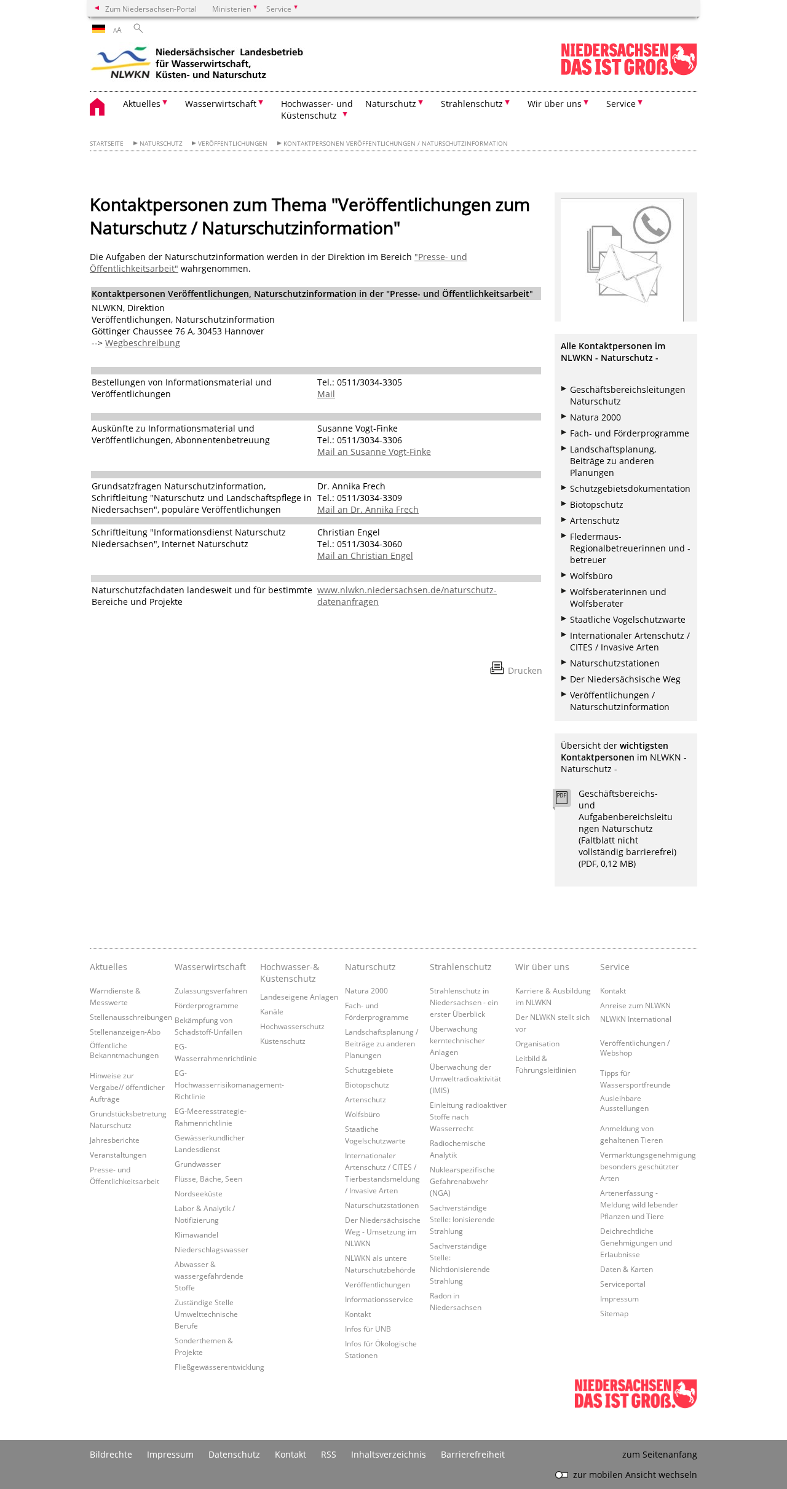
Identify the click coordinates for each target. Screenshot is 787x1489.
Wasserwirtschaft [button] (220, 103)
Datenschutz (234, 1454)
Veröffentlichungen (232, 144)
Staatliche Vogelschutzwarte (628, 619)
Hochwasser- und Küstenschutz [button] (317, 109)
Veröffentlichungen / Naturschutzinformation (620, 701)
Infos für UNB (368, 1328)
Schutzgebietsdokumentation (630, 488)
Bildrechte (111, 1454)
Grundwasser (198, 1164)
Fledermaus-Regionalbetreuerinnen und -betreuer (630, 548)
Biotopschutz (596, 504)
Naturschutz (161, 144)
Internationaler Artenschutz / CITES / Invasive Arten (630, 641)
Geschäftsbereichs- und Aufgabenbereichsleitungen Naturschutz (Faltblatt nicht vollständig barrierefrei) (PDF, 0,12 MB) (627, 828)
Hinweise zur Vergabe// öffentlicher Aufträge (127, 1087)
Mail (326, 394)
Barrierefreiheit (473, 1454)
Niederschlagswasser (211, 1249)
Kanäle (271, 1011)
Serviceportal (623, 1284)
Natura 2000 (595, 417)
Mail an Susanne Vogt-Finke (374, 451)
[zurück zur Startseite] (197, 64)
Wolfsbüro (591, 576)
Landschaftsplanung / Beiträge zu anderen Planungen (381, 1043)
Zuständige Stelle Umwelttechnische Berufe (206, 1313)
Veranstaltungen (118, 1154)
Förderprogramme (207, 1005)
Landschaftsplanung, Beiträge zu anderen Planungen (613, 460)
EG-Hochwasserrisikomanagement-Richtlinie (229, 1084)
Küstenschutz (283, 1041)
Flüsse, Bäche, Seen (208, 1178)
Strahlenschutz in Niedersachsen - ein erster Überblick (464, 1002)
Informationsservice (379, 1299)
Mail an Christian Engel (365, 555)
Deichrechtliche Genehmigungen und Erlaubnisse (636, 1242)
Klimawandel (196, 1234)
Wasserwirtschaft (210, 967)
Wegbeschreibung (142, 343)
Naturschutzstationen (615, 663)
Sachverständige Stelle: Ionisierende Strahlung (462, 1219)
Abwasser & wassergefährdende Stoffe (209, 1275)
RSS (328, 1454)
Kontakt (358, 1314)
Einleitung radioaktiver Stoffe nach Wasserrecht (468, 1116)
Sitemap (614, 1313)
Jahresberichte (115, 1140)
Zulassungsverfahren (211, 990)
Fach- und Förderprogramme (629, 433)
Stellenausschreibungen (131, 1017)
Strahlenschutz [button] (472, 103)
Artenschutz (595, 520)
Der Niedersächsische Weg (625, 679)
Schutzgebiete (369, 1070)
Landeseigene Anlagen (299, 996)
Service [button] (621, 103)
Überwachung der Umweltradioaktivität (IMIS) (465, 1078)
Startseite (107, 144)
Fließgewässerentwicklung (219, 1367)
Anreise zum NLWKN (635, 1005)
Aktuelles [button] (141, 103)
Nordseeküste (199, 1193)
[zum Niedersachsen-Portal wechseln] (629, 73)
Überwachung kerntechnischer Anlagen (457, 1040)
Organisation (537, 1043)
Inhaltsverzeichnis (388, 1454)
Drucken (525, 670)
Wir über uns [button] (555, 103)
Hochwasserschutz (292, 1026)
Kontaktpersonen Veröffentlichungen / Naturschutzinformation (395, 144)
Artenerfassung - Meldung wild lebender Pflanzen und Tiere (639, 1204)
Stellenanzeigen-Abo (125, 1032)
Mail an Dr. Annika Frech (368, 509)
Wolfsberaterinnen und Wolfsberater (618, 597)
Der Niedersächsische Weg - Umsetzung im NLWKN (383, 1231)
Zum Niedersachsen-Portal (151, 9)
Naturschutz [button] (390, 103)
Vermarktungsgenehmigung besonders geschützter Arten (648, 1166)
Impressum (619, 1298)
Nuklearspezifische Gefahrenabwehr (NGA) (462, 1181)
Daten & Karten (626, 1269)
